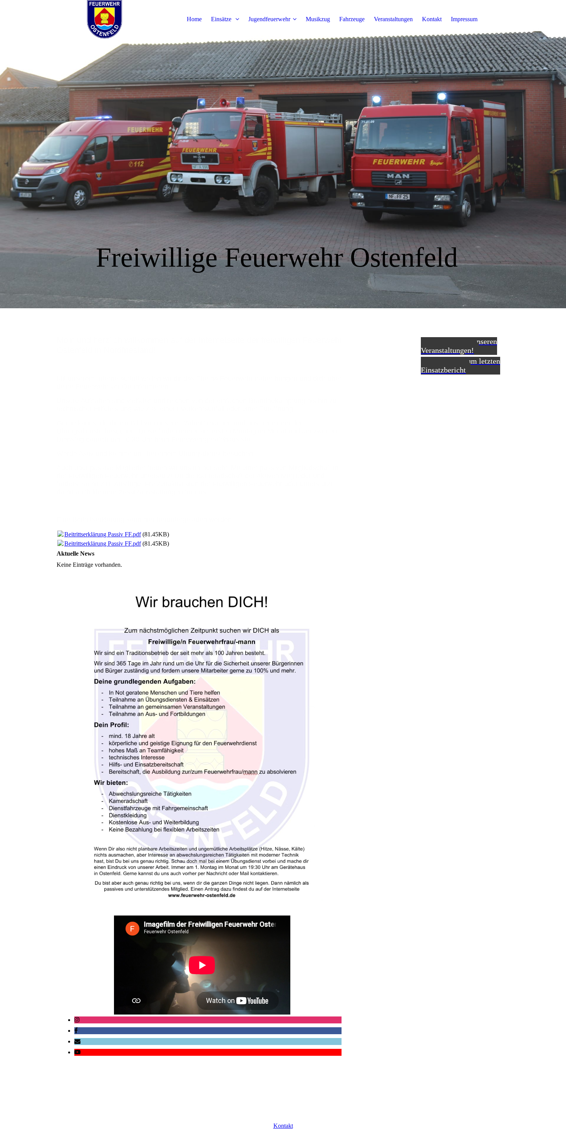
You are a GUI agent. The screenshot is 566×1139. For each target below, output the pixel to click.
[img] (105, 19)
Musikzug (318, 19)
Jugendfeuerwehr (269, 19)
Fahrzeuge (352, 19)
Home (194, 19)
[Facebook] (76, 1030)
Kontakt (432, 19)
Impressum (464, 19)
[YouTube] (77, 1052)
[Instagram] (77, 1019)
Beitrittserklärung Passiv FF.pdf (102, 534)
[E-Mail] (77, 1041)
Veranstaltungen (393, 19)
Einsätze (222, 19)
